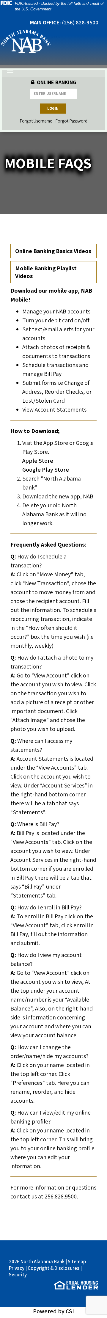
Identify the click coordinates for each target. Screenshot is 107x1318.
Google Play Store (45, 469)
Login (53, 108)
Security (18, 1274)
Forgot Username (36, 121)
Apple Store (38, 461)
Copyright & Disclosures (53, 1268)
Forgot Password (71, 121)
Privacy (16, 1268)
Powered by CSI (53, 1311)
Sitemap (77, 1261)
